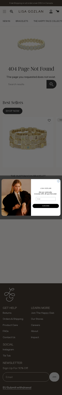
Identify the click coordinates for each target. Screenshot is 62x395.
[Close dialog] (58, 181)
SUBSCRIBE (45, 206)
